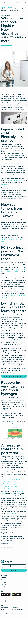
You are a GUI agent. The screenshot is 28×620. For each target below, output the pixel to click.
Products (3, 577)
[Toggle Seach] (22, 3)
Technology (4, 575)
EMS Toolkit (7, 488)
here (11, 422)
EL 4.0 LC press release (17, 180)
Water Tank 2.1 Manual (10, 486)
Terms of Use (4, 609)
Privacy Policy (4, 607)
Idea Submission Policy (17, 609)
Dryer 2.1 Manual (8, 484)
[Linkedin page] (2, 601)
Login (15, 570)
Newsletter (15, 566)
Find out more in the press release (14, 376)
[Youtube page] (6, 601)
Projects (3, 580)
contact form (16, 513)
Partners (3, 582)
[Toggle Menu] (26, 3)
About (2, 584)
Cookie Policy (14, 607)
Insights (3, 586)
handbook (4, 185)
